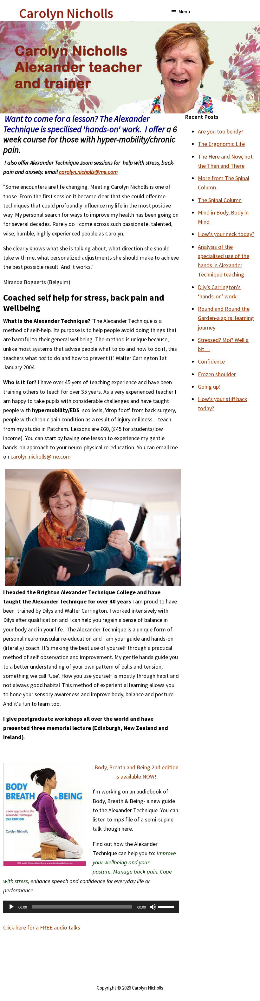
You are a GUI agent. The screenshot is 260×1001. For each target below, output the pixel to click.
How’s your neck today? (226, 234)
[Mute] (153, 907)
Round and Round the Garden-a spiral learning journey (226, 318)
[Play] (11, 907)
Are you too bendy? (220, 131)
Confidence (211, 361)
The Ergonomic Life (221, 143)
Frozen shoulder (217, 374)
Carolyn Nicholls (66, 13)
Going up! (209, 386)
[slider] (167, 906)
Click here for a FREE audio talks (41, 927)
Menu (184, 11)
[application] (91, 907)
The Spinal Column (220, 200)
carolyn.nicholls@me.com (40, 456)
